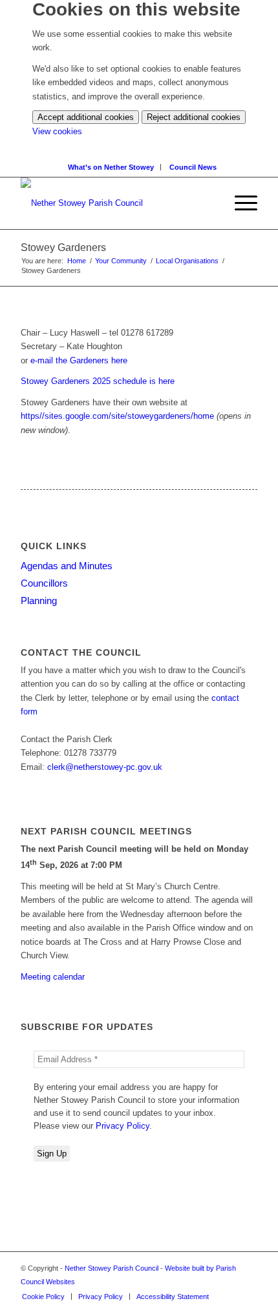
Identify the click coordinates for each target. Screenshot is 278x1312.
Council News (193, 167)
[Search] (215, 203)
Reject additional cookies (194, 117)
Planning (39, 600)
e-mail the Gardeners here (78, 360)
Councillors (44, 583)
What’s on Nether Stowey (111, 167)
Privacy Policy (122, 1126)
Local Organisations (187, 261)
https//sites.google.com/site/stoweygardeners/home (117, 416)
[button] (239, 203)
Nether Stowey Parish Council (111, 1268)
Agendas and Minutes (66, 565)
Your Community (121, 261)
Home (76, 261)
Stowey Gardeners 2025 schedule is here (98, 381)
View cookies (57, 131)
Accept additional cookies (85, 117)
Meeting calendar (53, 977)
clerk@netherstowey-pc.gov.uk (104, 767)
